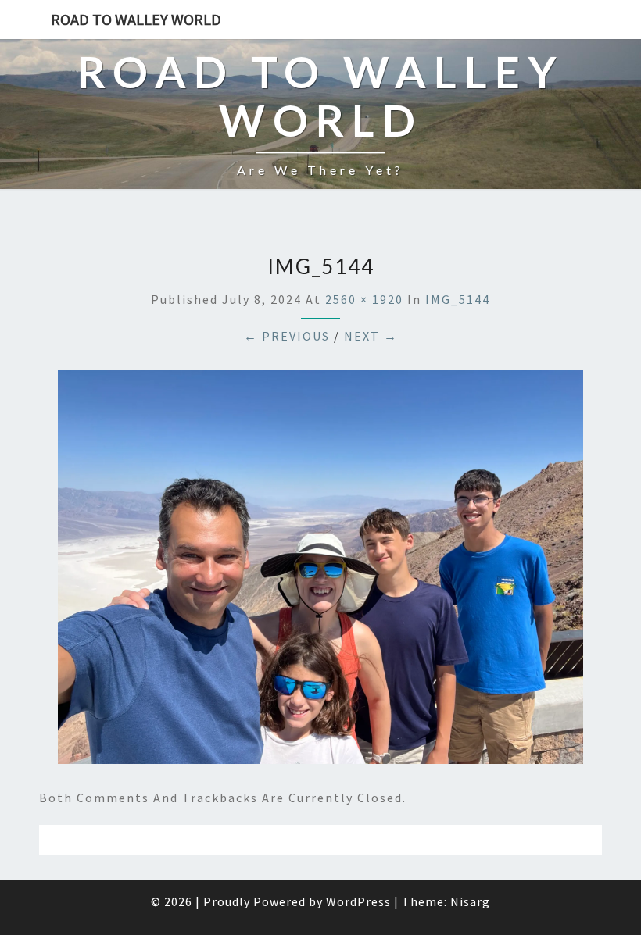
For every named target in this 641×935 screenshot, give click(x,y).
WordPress (358, 901)
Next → (371, 336)
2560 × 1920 (364, 299)
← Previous (287, 336)
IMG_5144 (457, 299)
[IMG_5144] (320, 572)
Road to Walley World (136, 19)
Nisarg (470, 901)
